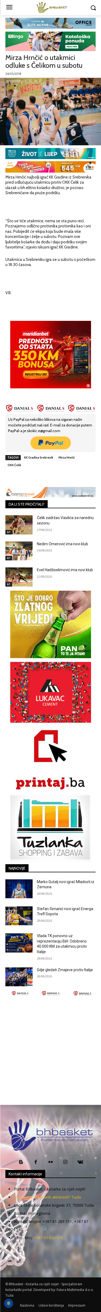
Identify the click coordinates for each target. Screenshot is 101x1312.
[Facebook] (27, 477)
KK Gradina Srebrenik (38, 457)
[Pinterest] (52, 477)
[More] (77, 477)
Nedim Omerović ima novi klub (62, 544)
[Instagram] (65, 1162)
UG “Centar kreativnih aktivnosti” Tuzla (47, 1197)
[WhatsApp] (65, 477)
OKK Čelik (14, 465)
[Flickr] (50, 1162)
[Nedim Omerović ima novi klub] (19, 550)
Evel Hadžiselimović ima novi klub (65, 570)
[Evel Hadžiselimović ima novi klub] (19, 576)
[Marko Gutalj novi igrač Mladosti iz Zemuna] (19, 888)
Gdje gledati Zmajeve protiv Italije (65, 970)
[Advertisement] (50, 1050)
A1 (9, 532)
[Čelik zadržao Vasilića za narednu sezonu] (19, 524)
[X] (40, 477)
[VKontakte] (80, 1162)
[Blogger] (21, 1162)
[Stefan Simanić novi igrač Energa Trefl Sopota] (19, 915)
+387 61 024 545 (48, 1237)
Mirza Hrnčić (66, 457)
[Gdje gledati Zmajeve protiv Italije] (19, 976)
